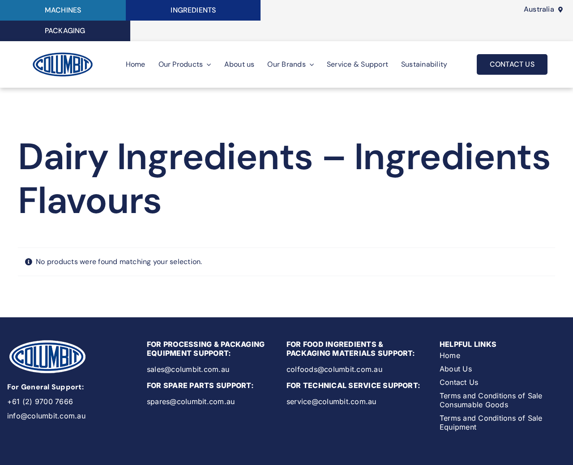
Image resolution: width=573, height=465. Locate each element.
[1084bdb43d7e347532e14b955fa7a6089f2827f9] (62, 53)
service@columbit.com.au (331, 401)
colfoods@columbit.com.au (334, 369)
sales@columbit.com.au (188, 369)
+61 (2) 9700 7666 (40, 401)
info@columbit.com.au (46, 415)
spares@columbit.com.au (191, 401)
